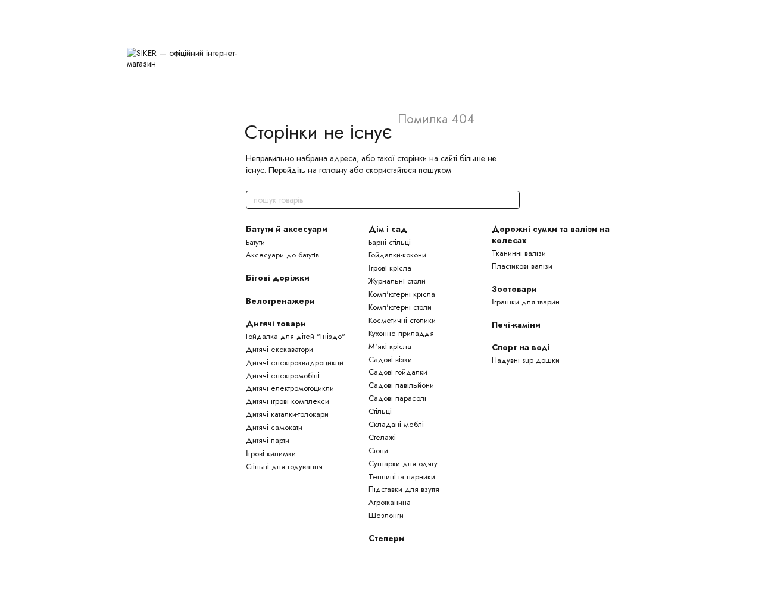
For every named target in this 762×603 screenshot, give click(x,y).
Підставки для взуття (403, 489)
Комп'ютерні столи (400, 307)
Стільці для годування (284, 466)
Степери (386, 538)
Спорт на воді (521, 347)
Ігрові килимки (271, 453)
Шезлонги (386, 515)
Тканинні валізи (519, 253)
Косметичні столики (402, 320)
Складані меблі (396, 424)
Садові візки (390, 359)
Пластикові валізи (522, 266)
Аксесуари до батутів (282, 254)
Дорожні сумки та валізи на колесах (551, 234)
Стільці (380, 411)
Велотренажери (280, 301)
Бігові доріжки (278, 278)
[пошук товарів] (510, 200)
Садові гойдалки (397, 372)
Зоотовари (514, 289)
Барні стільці (389, 242)
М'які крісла (389, 346)
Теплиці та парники (401, 476)
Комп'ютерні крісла (401, 294)
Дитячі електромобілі (283, 375)
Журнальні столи (397, 281)
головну (333, 170)
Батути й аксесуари (286, 229)
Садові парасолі (397, 398)
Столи (378, 450)
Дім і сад (387, 229)
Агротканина (389, 502)
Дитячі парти (267, 440)
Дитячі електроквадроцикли (294, 362)
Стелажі (382, 437)
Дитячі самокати (274, 427)
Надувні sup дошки (526, 360)
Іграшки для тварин (526, 301)
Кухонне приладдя (401, 333)
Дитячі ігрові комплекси (287, 401)
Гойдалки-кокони (397, 254)
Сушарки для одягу (403, 463)
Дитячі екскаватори (279, 349)
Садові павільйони (401, 385)
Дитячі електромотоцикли (290, 388)
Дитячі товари (276, 323)
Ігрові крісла (389, 268)
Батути (255, 242)
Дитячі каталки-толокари (287, 414)
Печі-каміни (516, 325)
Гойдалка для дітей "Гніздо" (295, 336)
